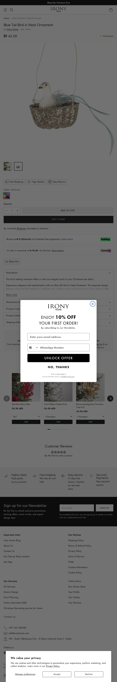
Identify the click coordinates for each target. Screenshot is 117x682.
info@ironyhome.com (68, 377)
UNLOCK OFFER (58, 358)
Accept (56, 674)
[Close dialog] (92, 304)
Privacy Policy (61, 374)
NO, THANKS (58, 367)
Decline (88, 674)
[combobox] (33, 347)
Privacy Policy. (53, 666)
